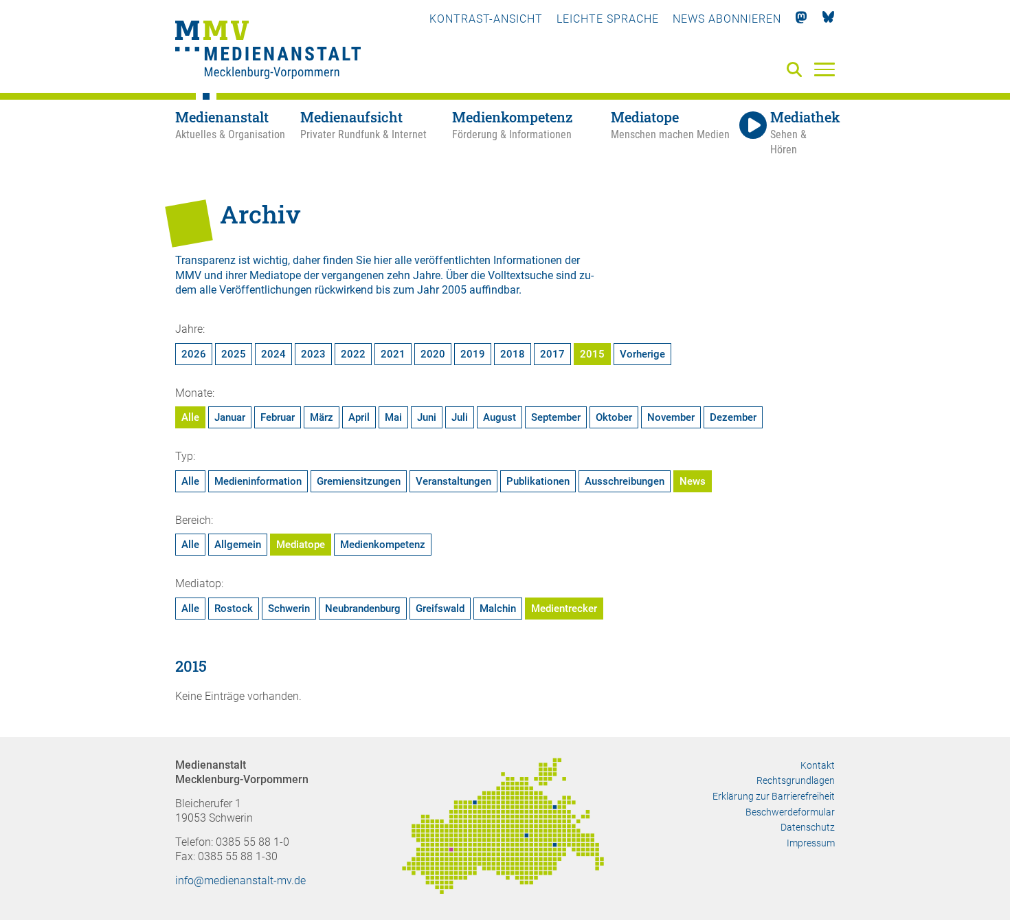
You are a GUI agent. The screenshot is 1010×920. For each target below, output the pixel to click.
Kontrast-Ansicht (486, 18)
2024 (273, 354)
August (499, 417)
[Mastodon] (801, 18)
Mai (393, 417)
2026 (193, 354)
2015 (592, 354)
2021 (393, 354)
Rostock (233, 608)
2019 (472, 354)
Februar (277, 417)
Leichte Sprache (608, 18)
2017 (552, 354)
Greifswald (440, 608)
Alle (190, 417)
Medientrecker (564, 608)
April (359, 417)
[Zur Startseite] (268, 52)
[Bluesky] (828, 18)
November (671, 417)
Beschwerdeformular (790, 812)
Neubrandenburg (363, 608)
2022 (353, 354)
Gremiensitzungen (359, 481)
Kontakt (817, 765)
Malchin (498, 608)
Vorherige (642, 354)
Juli (459, 417)
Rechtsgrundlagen (795, 780)
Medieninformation (258, 481)
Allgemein (237, 544)
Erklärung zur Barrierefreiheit (773, 796)
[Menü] (824, 68)
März (321, 417)
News (693, 481)
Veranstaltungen (453, 481)
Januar (229, 417)
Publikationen (538, 481)
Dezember (733, 417)
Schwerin (289, 608)
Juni (426, 417)
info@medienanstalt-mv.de (240, 880)
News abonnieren (727, 18)
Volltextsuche (520, 275)
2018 (512, 354)
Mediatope (300, 544)
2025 (233, 354)
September (556, 417)
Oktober (614, 417)
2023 (313, 354)
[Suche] (797, 70)
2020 (432, 354)
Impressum (811, 842)
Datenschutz (808, 827)
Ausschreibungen (624, 481)
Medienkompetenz (382, 544)
